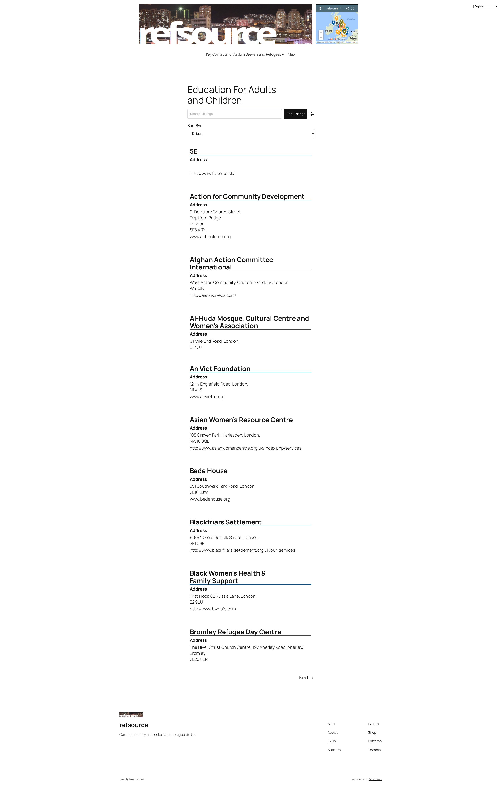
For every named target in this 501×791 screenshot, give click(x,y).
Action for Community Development (247, 196)
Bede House (209, 470)
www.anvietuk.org (207, 397)
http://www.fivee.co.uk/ (212, 173)
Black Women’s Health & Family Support (228, 576)
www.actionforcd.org (210, 237)
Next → (306, 678)
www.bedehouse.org (210, 499)
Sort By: (194, 125)
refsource (133, 725)
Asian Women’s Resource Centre (241, 419)
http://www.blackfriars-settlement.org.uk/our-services (242, 550)
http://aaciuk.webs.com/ (213, 295)
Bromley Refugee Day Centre (235, 631)
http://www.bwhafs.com (213, 609)
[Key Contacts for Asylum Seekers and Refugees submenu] (283, 54)
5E (194, 151)
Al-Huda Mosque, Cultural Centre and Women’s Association (249, 322)
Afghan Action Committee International (231, 263)
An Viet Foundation (220, 368)
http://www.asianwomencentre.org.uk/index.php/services (246, 448)
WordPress (375, 779)
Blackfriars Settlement (226, 521)
